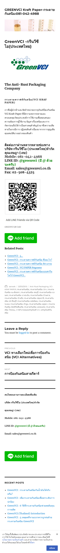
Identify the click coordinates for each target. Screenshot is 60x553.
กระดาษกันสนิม (23, 289)
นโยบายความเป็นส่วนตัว (13, 540)
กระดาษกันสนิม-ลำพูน (19, 304)
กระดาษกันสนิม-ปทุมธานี (34, 298)
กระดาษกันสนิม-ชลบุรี (29, 292)
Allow (52, 548)
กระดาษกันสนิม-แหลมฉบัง (34, 307)
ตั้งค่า (32, 542)
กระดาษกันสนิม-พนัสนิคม (27, 301)
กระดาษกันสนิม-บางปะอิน (19, 295)
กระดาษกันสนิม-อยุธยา (38, 304)
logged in (24, 332)
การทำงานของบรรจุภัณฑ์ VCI (28, 310)
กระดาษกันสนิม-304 (38, 289)
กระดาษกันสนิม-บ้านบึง (14, 298)
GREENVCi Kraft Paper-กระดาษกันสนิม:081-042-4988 (30, 12)
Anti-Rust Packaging (39, 286)
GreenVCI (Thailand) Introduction (26, 513)
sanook (12, 286)
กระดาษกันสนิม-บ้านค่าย (40, 295)
